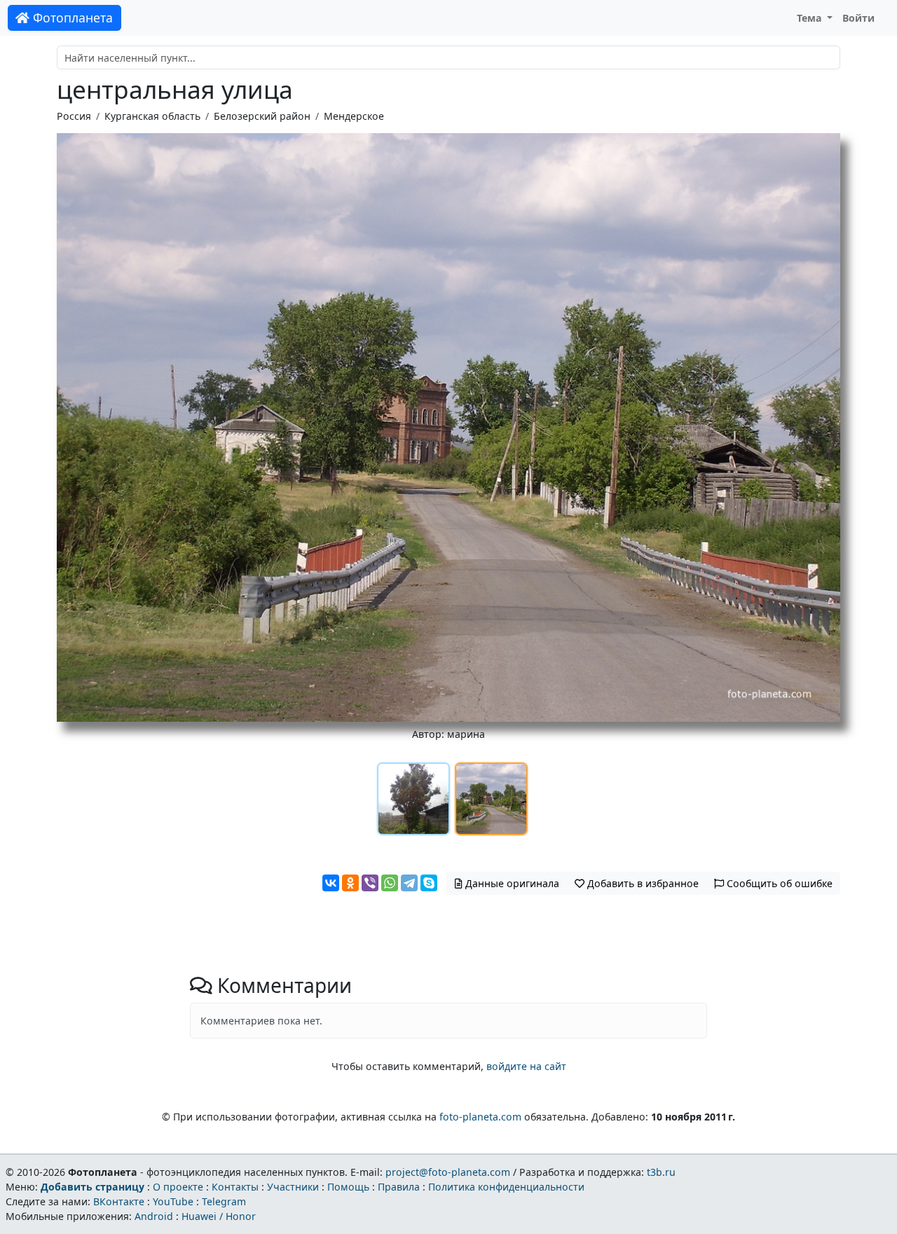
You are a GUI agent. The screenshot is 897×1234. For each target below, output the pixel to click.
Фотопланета (71, 17)
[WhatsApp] (389, 883)
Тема (811, 18)
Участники (293, 1186)
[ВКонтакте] (330, 883)
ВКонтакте (118, 1201)
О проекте (178, 1186)
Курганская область (152, 116)
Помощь (348, 1186)
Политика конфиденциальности (506, 1186)
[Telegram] (409, 883)
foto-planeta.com (480, 1116)
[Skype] (428, 883)
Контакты (235, 1186)
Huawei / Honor (219, 1216)
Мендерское (354, 116)
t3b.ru (661, 1172)
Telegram (224, 1201)
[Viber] (370, 883)
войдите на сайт (526, 1066)
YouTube (173, 1201)
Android (154, 1216)
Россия (74, 116)
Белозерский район (262, 116)
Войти (858, 18)
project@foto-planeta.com (447, 1172)
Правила (399, 1186)
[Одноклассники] (350, 883)
